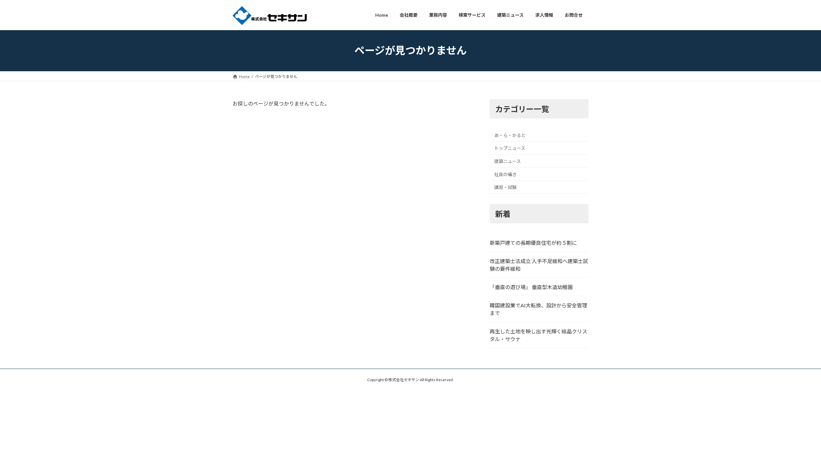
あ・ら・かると (510, 135)
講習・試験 (505, 187)
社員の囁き (505, 174)
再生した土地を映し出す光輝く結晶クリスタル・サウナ (538, 335)
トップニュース (509, 148)
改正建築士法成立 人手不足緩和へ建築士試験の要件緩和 (539, 265)
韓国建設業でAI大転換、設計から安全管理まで (538, 309)
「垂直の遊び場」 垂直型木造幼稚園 (531, 287)
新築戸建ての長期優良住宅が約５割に (533, 243)
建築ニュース (507, 161)
